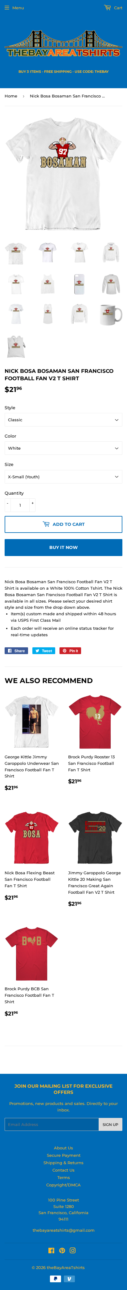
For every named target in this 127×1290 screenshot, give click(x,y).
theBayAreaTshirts (66, 1267)
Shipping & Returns (63, 1162)
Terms (63, 1177)
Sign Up (110, 1124)
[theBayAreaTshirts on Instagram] (73, 1251)
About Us (63, 1147)
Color (10, 436)
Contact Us (63, 1170)
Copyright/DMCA (63, 1184)
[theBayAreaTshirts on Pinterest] (62, 1251)
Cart (117, 7)
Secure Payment (63, 1155)
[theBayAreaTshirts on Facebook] (51, 1251)
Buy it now (63, 547)
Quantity (14, 493)
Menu (18, 7)
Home (11, 95)
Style (10, 407)
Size (9, 464)
